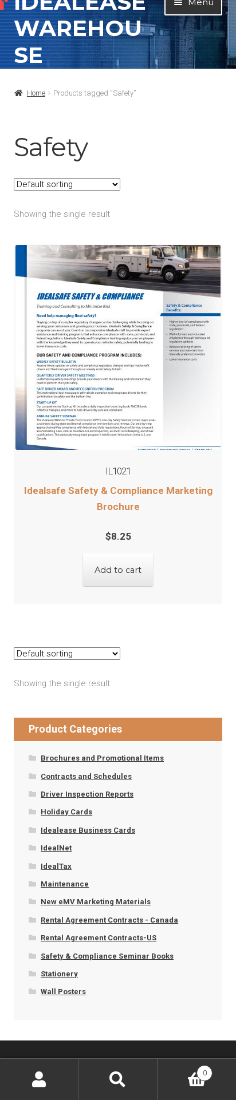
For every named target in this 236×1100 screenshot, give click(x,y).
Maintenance (65, 884)
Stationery (59, 974)
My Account (39, 1079)
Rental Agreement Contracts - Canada (109, 920)
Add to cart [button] (118, 570)
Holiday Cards (66, 812)
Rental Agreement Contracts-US (98, 937)
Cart (182, 1069)
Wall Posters (63, 991)
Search (117, 1079)
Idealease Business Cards (88, 830)
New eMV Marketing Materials (96, 901)
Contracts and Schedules (86, 776)
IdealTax (56, 866)
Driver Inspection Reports (87, 794)
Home (36, 93)
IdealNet (56, 848)
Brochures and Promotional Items (102, 758)
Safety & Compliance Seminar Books (107, 956)
